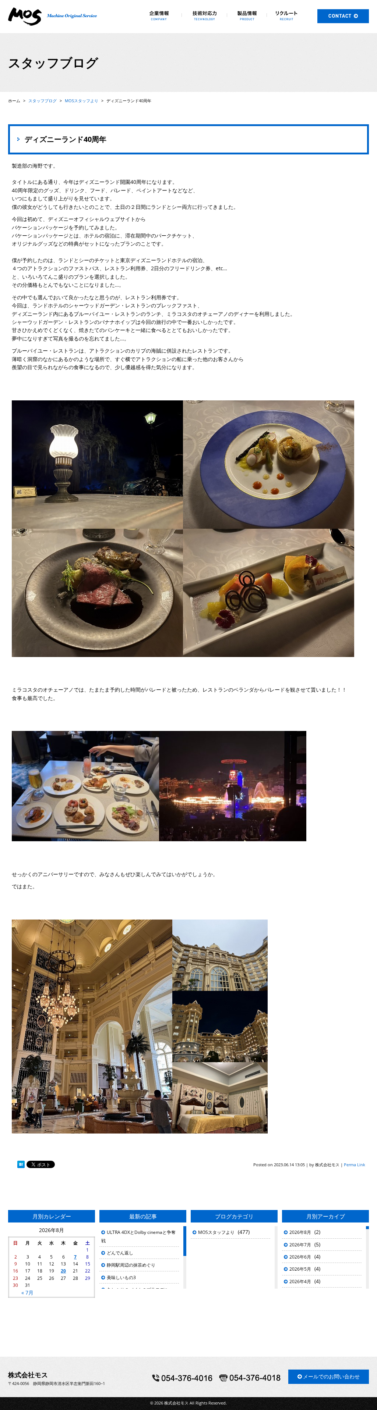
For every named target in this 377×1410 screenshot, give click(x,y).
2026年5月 (300, 1269)
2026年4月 (300, 1281)
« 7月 (27, 1292)
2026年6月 (300, 1257)
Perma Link (354, 1164)
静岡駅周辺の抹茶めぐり (131, 1265)
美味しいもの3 (121, 1277)
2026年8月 (300, 1232)
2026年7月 (300, 1245)
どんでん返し (120, 1253)
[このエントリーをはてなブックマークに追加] (21, 1164)
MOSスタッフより (216, 1232)
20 (63, 1271)
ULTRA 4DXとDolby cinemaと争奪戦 (138, 1236)
